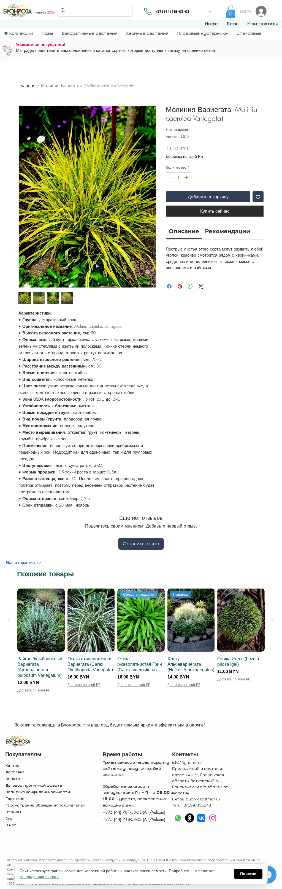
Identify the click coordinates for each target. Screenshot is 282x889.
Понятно (248, 874)
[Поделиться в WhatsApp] (190, 286)
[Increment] (186, 177)
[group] (141, 651)
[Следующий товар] (272, 620)
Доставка (15, 772)
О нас (11, 825)
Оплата (13, 778)
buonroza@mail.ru (203, 799)
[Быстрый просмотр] (41, 620)
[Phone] (148, 11)
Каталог (13, 765)
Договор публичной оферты (34, 785)
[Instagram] (212, 818)
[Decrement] (170, 177)
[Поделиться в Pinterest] (180, 286)
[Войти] (262, 11)
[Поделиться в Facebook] (169, 286)
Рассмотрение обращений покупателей (45, 805)
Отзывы (13, 811)
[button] (211, 24)
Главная (27, 85)
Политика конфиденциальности (38, 791)
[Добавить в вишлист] (258, 196)
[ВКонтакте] (201, 818)
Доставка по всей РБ (184, 156)
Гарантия (15, 798)
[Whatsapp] (178, 818)
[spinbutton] (178, 177)
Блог (10, 818)
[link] (231, 12)
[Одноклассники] (189, 818)
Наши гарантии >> (23, 562)
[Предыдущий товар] (9, 620)
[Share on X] (200, 286)
